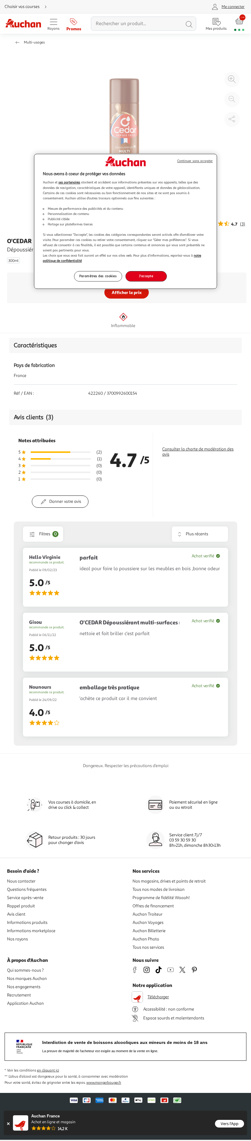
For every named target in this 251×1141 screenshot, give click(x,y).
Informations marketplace (31, 930)
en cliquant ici (48, 1070)
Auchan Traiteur (148, 914)
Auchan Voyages (148, 922)
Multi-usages (34, 42)
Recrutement (19, 995)
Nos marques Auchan (27, 978)
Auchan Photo (146, 939)
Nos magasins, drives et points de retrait (169, 881)
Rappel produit (21, 906)
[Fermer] (8, 1123)
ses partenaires (69, 182)
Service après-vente (25, 897)
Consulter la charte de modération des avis (198, 451)
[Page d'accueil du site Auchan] (23, 23)
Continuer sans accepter (195, 161)
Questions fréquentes (27, 889)
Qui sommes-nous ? (25, 970)
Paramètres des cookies (98, 276)
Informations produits (27, 922)
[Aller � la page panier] (239, 23)
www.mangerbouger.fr (103, 1082)
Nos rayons (17, 939)
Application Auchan (25, 1003)
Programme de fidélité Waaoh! (161, 897)
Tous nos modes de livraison (159, 889)
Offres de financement (153, 906)
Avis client (16, 914)
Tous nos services (148, 947)
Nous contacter (21, 881)
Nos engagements (23, 986)
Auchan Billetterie (149, 930)
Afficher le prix (127, 292)
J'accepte (146, 276)
